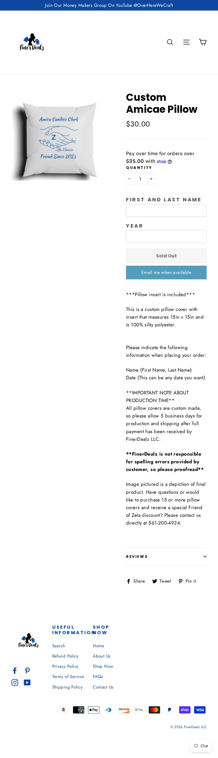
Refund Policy (65, 656)
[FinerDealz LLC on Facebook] (14, 670)
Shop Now (103, 666)
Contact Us (103, 687)
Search (58, 646)
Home (98, 646)
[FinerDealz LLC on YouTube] (27, 682)
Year (134, 226)
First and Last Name (164, 199)
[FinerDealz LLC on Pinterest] (27, 670)
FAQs (98, 676)
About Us (101, 656)
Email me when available (166, 272)
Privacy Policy (65, 666)
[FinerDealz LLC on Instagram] (14, 682)
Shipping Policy (67, 687)
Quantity (139, 167)
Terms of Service (68, 676)
